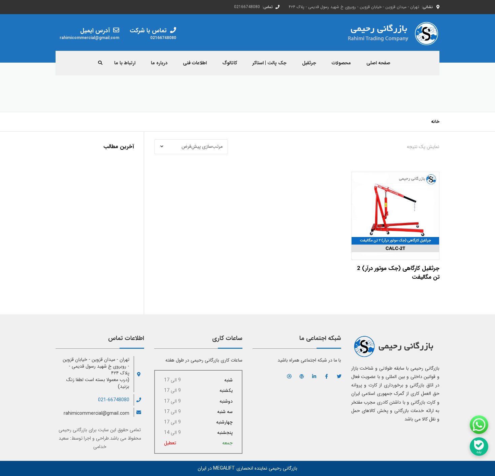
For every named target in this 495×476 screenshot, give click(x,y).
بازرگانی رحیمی (73, 430)
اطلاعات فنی (195, 63)
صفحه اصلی (378, 63)
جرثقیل (309, 63)
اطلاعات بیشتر (395, 214)
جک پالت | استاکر (270, 63)
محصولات (341, 63)
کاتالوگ (229, 63)
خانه (435, 121)
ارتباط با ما (124, 63)
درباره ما (159, 63)
